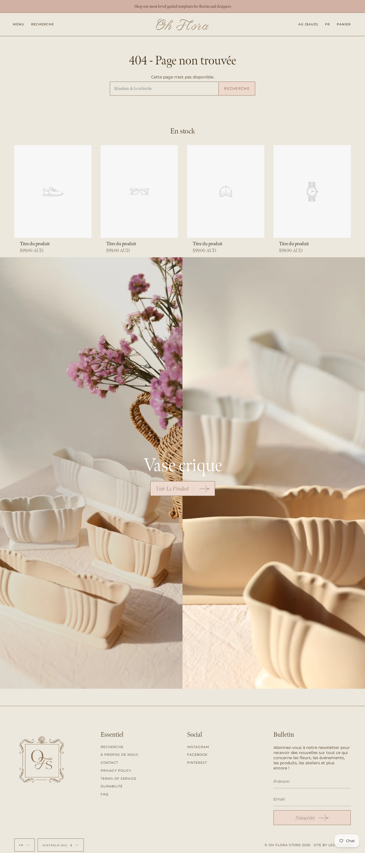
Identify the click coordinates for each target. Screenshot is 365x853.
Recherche (237, 88)
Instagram (198, 747)
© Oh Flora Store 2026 (288, 845)
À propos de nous (119, 755)
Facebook (197, 755)
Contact (109, 763)
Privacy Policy (116, 771)
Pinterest (197, 763)
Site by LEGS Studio (333, 845)
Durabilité (112, 786)
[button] (42, 24)
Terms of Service (118, 779)
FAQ (104, 794)
